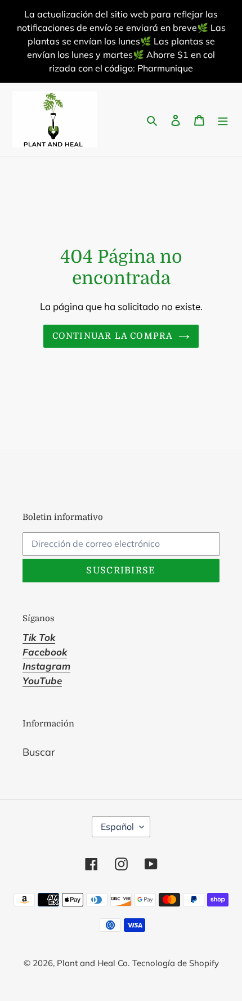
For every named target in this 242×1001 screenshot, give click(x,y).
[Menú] (223, 119)
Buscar (39, 752)
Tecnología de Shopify (175, 963)
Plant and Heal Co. (93, 963)
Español (117, 826)
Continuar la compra (112, 336)
